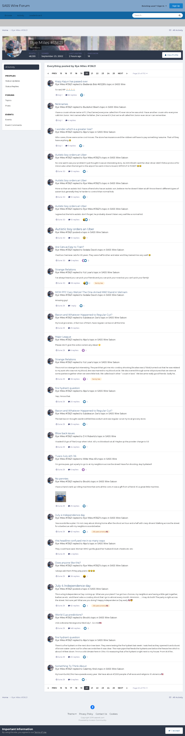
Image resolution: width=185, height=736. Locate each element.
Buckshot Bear (90, 107)
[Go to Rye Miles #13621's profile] (50, 83)
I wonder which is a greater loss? (73, 129)
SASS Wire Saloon (117, 107)
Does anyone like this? (68, 562)
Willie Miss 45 (89, 459)
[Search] (179, 15)
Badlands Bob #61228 (94, 84)
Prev (54, 73)
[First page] (48, 73)
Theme (71, 714)
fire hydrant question (67, 388)
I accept (175, 730)
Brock (86, 481)
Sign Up (176, 6)
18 (76, 73)
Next (120, 73)
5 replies (74, 260)
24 (108, 73)
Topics (8, 100)
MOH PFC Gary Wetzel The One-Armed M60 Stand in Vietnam (91, 292)
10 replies (74, 171)
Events (8, 119)
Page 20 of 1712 (139, 73)
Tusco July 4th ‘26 (65, 456)
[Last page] (127, 73)
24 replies (74, 447)
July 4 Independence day (70, 515)
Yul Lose (87, 272)
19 (81, 73)
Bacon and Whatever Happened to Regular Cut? (83, 314)
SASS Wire (120, 84)
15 (61, 73)
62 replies (72, 95)
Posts (7, 105)
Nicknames (61, 104)
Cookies (114, 714)
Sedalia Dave (89, 250)
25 (114, 73)
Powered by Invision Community (92, 720)
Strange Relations (65, 269)
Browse (8, 15)
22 (97, 73)
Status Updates (166, 15)
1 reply (73, 305)
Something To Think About (71, 666)
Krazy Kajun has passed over (71, 81)
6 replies (74, 350)
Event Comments (13, 125)
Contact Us (101, 714)
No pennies (61, 478)
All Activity (10, 67)
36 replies (75, 283)
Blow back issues (65, 433)
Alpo (85, 132)
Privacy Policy (86, 714)
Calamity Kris (89, 669)
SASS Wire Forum (16, 6)
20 (86, 73)
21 (92, 73)
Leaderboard (35, 15)
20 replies (74, 401)
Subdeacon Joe (91, 317)
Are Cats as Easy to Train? (69, 247)
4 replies (71, 120)
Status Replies (12, 86)
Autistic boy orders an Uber (71, 154)
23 (103, 73)
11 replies (71, 145)
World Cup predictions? (69, 614)
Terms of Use (40, 732)
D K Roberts (89, 436)
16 (66, 73)
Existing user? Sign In (153, 6)
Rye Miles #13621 (63, 84)
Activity (20, 15)
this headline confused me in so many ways (80, 540)
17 (71, 73)
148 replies (75, 628)
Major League (63, 336)
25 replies (74, 328)
